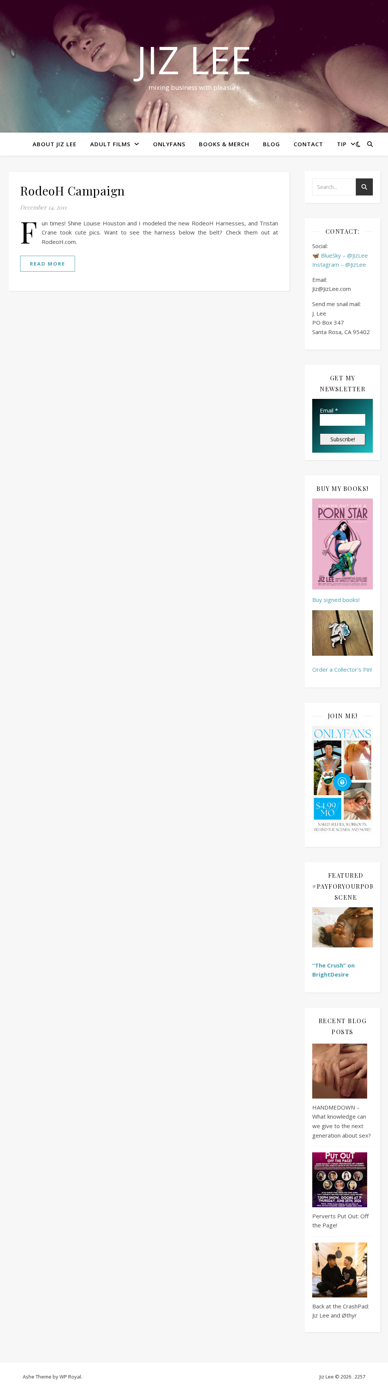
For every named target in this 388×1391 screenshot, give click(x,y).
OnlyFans (169, 144)
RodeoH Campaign (72, 190)
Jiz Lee (194, 59)
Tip (342, 144)
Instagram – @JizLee (339, 264)
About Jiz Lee (55, 144)
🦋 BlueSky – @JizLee (340, 255)
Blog (271, 144)
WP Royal (70, 1376)
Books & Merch (224, 144)
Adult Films (110, 144)
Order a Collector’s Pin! (342, 669)
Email (329, 410)
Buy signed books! (336, 599)
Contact (308, 144)
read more (47, 263)
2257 (360, 1376)
